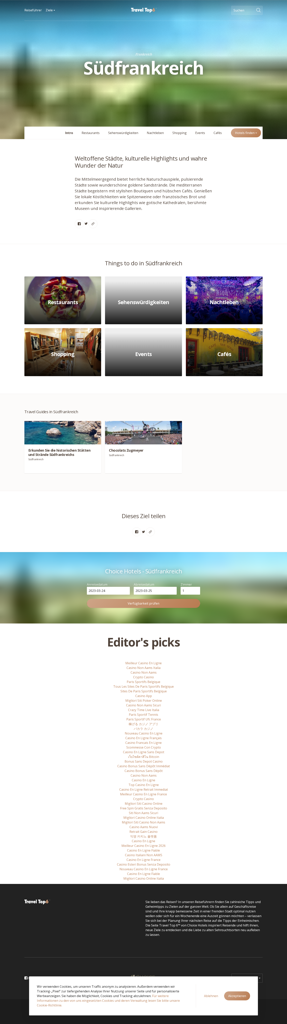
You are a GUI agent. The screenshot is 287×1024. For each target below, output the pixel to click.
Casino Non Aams (144, 672)
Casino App (143, 696)
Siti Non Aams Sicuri (143, 813)
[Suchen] (259, 10)
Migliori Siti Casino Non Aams (143, 822)
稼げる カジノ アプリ (143, 724)
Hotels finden (245, 133)
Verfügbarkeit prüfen (143, 603)
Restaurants (91, 133)
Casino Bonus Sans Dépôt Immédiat (143, 766)
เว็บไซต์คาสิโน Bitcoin (143, 757)
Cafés (218, 133)
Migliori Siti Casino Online (143, 803)
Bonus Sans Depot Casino (144, 761)
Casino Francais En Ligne (143, 743)
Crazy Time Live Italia (143, 710)
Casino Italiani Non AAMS (143, 855)
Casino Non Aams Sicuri (143, 705)
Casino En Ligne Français (143, 738)
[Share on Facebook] (79, 223)
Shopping (179, 133)
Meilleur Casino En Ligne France (143, 794)
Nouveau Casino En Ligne (143, 733)
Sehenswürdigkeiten (123, 133)
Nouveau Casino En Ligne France (143, 869)
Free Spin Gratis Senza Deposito (143, 808)
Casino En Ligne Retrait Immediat (143, 789)
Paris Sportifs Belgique (143, 682)
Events (200, 133)
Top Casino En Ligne (143, 785)
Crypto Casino (143, 677)
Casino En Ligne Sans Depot (143, 752)
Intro (69, 133)
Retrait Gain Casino (143, 832)
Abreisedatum (144, 584)
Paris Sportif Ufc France (143, 719)
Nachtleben (155, 133)
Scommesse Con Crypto (143, 747)
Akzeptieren (237, 996)
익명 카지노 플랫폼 (143, 836)
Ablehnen (211, 996)
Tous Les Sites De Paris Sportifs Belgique (143, 686)
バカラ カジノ (143, 728)
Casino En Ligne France (143, 860)
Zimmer (186, 584)
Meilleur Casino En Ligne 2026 (143, 846)
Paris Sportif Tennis (143, 714)
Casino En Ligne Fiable (143, 850)
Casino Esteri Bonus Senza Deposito (143, 864)
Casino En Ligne (143, 780)
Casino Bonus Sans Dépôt (144, 771)
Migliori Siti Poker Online (143, 700)
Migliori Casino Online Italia (143, 817)
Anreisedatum (97, 584)
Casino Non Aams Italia (143, 668)
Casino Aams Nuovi (143, 827)
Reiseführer (33, 10)
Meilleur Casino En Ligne (143, 663)
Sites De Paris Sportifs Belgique (143, 691)
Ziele (49, 10)
